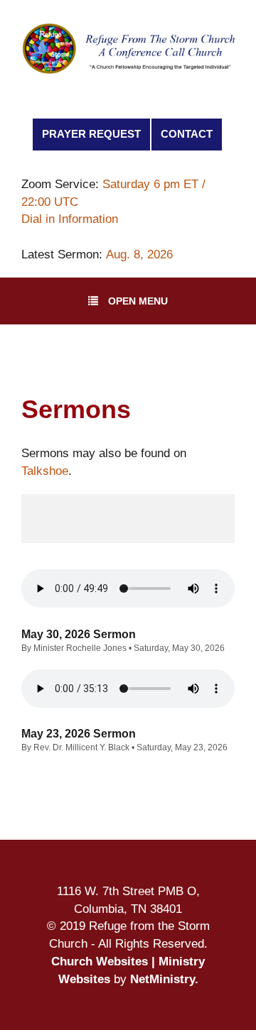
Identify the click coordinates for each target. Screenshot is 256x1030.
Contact (187, 134)
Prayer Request (91, 134)
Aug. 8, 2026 (139, 254)
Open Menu (138, 301)
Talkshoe (44, 471)
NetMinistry (162, 979)
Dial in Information (69, 219)
